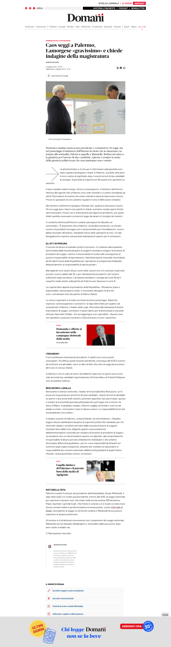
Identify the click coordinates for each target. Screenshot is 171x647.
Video (134, 26)
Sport (126, 26)
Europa (61, 26)
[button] (117, 68)
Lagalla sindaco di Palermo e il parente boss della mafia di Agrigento (70, 469)
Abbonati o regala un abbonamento (68, 614)
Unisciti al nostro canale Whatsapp (68, 606)
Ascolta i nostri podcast (63, 598)
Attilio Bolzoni (61, 342)
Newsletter (138, 8)
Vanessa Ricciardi (52, 62)
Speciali (142, 26)
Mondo (70, 26)
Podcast (123, 8)
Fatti (77, 26)
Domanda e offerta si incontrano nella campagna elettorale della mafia (69, 333)
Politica (53, 26)
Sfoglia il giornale (109, 3)
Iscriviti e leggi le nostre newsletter (68, 590)
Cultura (117, 26)
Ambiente (86, 26)
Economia (97, 26)
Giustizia (108, 26)
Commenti (41, 26)
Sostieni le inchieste (104, 8)
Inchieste (29, 26)
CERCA (39, 8)
